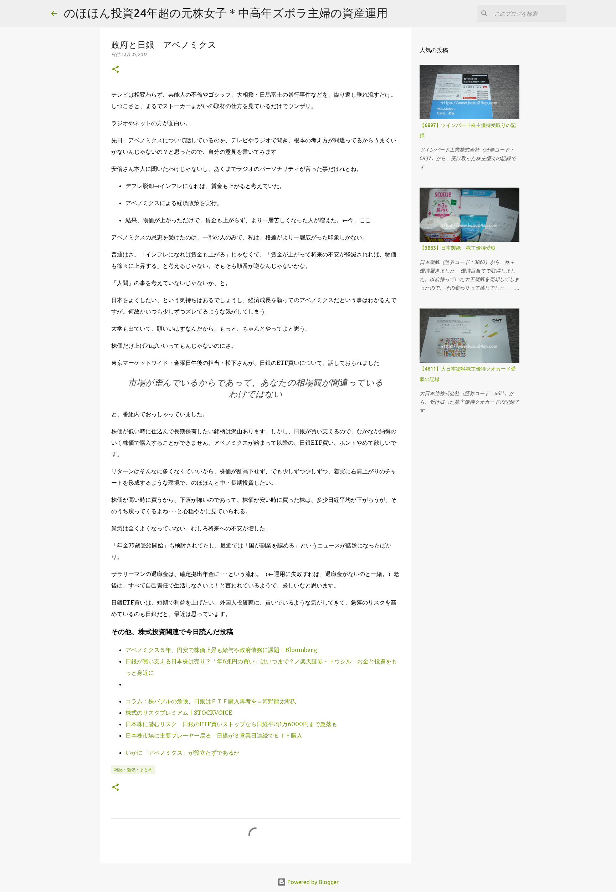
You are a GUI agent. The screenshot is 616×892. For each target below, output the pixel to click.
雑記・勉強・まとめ (133, 769)
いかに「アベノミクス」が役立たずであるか (182, 752)
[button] (115, 70)
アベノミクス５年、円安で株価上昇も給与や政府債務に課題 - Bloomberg (221, 649)
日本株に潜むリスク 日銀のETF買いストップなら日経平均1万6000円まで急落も (231, 724)
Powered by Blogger (312, 882)
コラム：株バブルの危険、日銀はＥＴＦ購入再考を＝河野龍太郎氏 (211, 701)
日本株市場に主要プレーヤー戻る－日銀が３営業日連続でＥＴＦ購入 (213, 735)
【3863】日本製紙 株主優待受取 (458, 248)
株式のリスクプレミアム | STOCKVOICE (178, 712)
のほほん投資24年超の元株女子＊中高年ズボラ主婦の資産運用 (226, 12)
